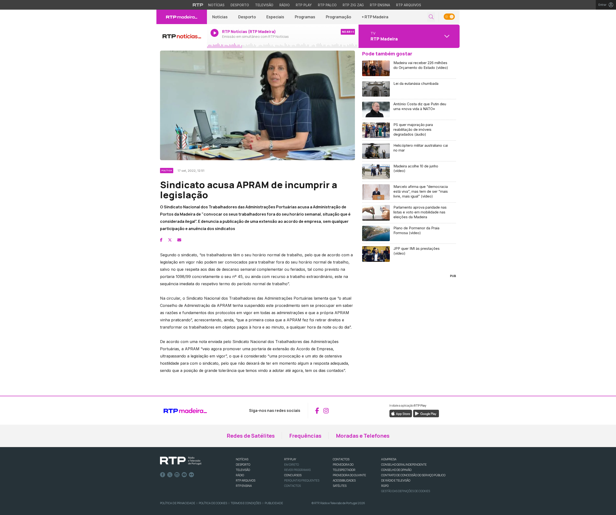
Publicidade (274, 503)
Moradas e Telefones (363, 435)
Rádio (284, 5)
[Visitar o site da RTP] (198, 5)
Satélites (339, 486)
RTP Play (304, 5)
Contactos (292, 486)
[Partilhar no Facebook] (161, 240)
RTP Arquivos (408, 5)
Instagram (177, 474)
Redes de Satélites (251, 435)
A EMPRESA (388, 459)
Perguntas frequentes (301, 480)
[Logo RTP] (180, 461)
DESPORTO (243, 464)
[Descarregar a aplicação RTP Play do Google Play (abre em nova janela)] (426, 413)
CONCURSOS (293, 475)
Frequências (305, 435)
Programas (305, 17)
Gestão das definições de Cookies (405, 491)
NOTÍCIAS (242, 459)
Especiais (275, 17)
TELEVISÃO (243, 470)
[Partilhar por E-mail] (179, 240)
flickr (191, 474)
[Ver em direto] (181, 36)
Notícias (216, 5)
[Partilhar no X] (170, 240)
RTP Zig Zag (353, 5)
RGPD (385, 486)
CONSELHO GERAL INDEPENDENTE (404, 464)
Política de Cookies (213, 503)
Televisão (264, 5)
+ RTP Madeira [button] (375, 17)
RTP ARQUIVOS (245, 480)
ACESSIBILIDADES (344, 480)
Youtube (184, 474)
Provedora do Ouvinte (349, 475)
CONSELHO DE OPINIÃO (396, 470)
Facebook (162, 474)
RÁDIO (240, 475)
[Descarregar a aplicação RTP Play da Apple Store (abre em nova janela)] (400, 413)
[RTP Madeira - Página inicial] (181, 17)
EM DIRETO (291, 464)
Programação (338, 17)
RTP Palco (327, 5)
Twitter (170, 474)
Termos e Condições (246, 503)
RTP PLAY (290, 459)
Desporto (240, 5)
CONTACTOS (341, 459)
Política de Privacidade (177, 503)
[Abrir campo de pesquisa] (431, 17)
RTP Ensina (380, 5)
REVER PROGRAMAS (297, 470)
